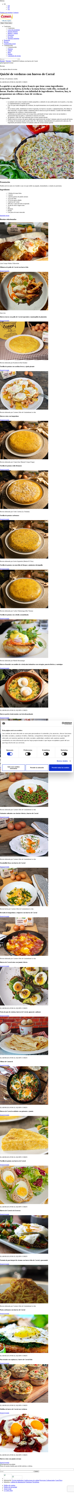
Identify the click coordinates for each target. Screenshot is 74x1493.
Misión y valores (13, 33)
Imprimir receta (4, 215)
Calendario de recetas (14, 56)
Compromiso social (10, 44)
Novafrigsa (35, 1482)
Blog (9, 52)
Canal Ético (58, 1480)
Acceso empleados (18, 1480)
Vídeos (10, 50)
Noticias (10, 49)
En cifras (10, 37)
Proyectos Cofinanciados (47, 1480)
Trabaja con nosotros (6, 12)
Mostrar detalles (62, 761)
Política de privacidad (10, 1487)
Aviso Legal (7, 1489)
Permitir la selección (37, 767)
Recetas (6, 42)
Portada (2, 61)
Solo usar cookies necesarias (14, 767)
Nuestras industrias (13, 38)
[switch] (28, 753)
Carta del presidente (14, 30)
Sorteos (10, 54)
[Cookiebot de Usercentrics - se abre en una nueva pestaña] (63, 723)
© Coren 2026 (8, 1490)
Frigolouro (29, 1482)
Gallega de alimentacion (18, 1482)
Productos (7, 40)
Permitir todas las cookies (60, 767)
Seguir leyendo (4, 271)
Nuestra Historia (13, 31)
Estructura (11, 35)
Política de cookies (9, 1485)
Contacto (15, 12)
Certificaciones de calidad (31, 1480)
